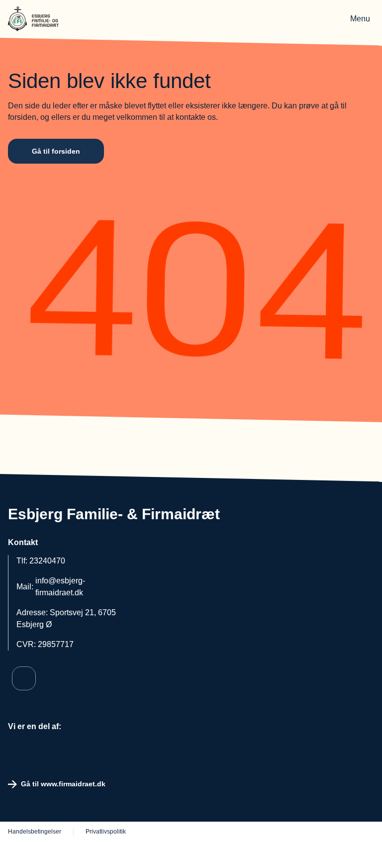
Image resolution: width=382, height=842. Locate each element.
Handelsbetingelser (34, 831)
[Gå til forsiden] (40, 18)
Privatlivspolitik (106, 831)
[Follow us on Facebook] (24, 678)
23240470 (47, 561)
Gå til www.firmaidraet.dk (63, 784)
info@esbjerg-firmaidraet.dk (60, 586)
